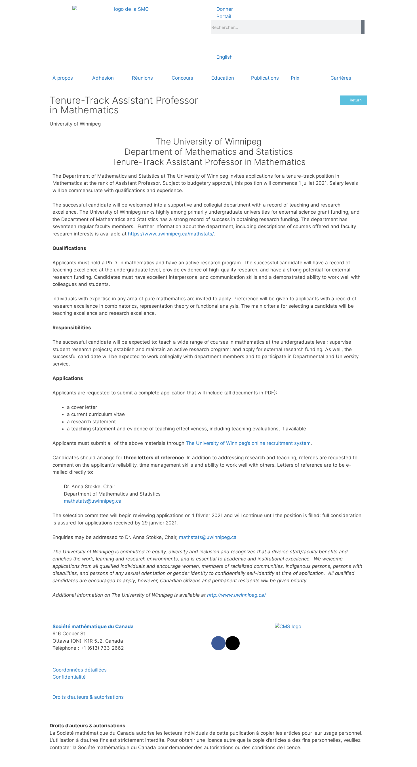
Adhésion (103, 78)
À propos (62, 78)
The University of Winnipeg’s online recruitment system (248, 443)
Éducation (222, 78)
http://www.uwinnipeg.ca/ (236, 595)
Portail (223, 16)
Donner (224, 9)
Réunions (142, 78)
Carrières (340, 78)
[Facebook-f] (218, 643)
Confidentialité (69, 677)
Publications (265, 78)
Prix (295, 78)
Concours (182, 78)
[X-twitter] (233, 643)
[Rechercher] (363, 27)
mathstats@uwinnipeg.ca (92, 501)
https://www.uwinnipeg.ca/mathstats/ (171, 234)
